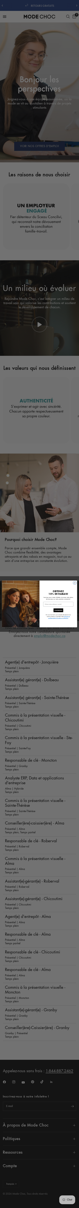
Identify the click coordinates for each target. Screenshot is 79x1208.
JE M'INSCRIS (58, 610)
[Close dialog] (74, 583)
